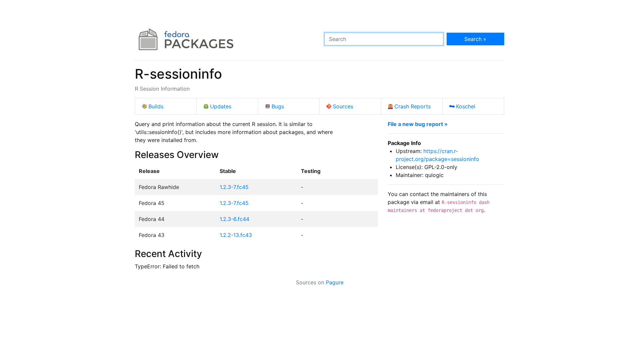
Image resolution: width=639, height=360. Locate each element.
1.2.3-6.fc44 (234, 219)
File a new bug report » (418, 124)
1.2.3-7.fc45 (234, 187)
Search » (475, 39)
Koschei (465, 106)
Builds (155, 106)
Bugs (278, 106)
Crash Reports (412, 106)
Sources (343, 106)
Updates (220, 106)
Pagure (334, 282)
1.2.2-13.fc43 (236, 235)
